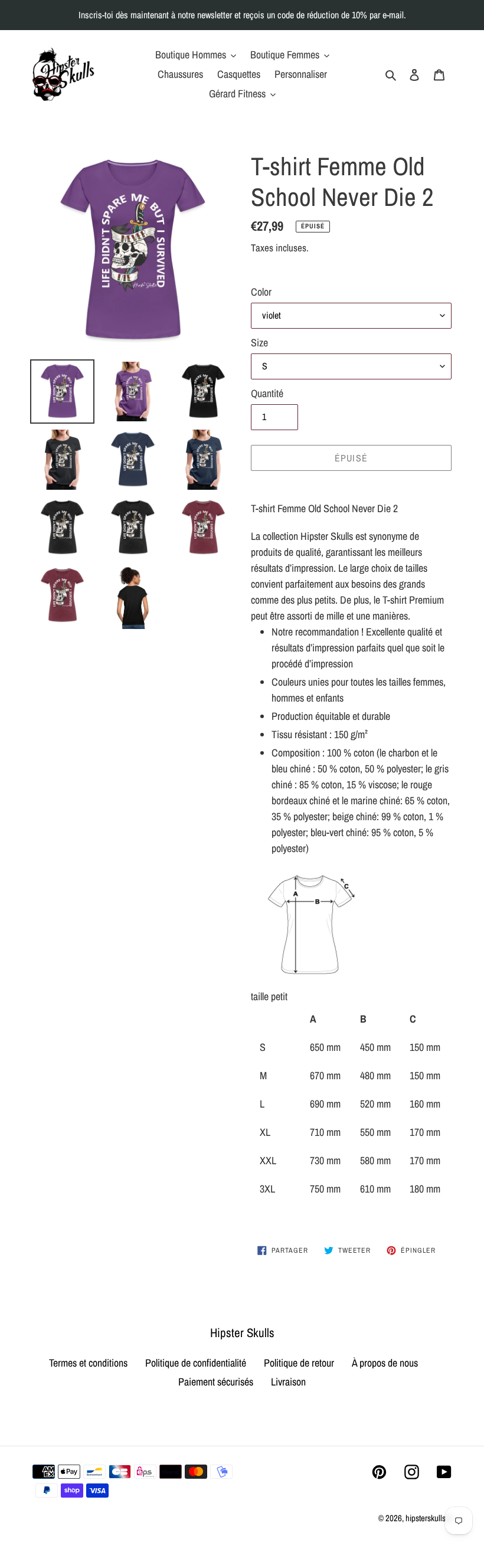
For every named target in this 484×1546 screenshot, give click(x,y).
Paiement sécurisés (215, 1381)
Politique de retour (299, 1362)
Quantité (267, 393)
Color (261, 291)
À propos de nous (385, 1362)
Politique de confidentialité (195, 1362)
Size (259, 342)
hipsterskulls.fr (428, 1518)
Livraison (288, 1381)
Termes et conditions (88, 1362)
